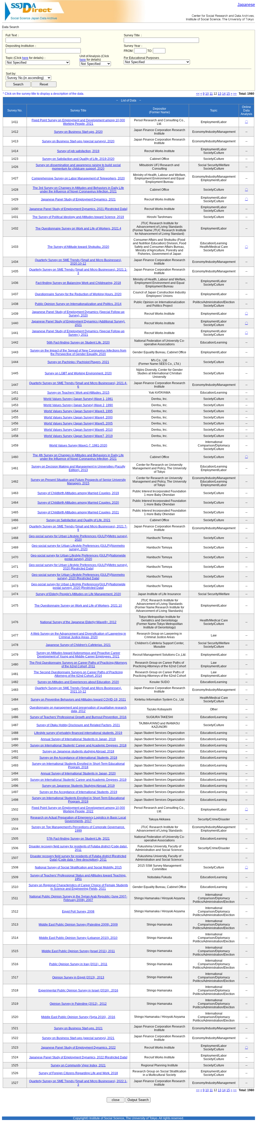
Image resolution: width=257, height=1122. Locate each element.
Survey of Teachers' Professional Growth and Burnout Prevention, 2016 (78, 717)
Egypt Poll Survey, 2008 (78, 911)
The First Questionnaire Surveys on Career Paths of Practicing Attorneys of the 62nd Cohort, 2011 (78, 664)
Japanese (246, 5)
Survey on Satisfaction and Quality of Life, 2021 (78, 520)
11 (211, 93)
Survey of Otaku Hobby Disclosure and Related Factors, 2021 (78, 725)
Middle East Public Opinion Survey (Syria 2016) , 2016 (78, 1017)
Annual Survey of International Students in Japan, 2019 (78, 739)
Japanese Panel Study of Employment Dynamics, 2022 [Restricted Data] (78, 1057)
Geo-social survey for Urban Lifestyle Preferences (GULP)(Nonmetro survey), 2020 (78, 547)
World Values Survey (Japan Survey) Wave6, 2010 (78, 429)
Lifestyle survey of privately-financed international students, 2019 (78, 733)
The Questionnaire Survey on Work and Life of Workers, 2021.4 (78, 228)
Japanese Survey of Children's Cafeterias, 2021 (78, 645)
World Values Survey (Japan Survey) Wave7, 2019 (78, 436)
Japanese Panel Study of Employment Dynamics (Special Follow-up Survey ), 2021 (78, 332)
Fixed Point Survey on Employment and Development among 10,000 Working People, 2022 (78, 809)
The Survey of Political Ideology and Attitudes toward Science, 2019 (78, 217)
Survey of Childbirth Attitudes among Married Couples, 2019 (78, 493)
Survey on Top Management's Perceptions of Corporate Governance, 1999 (78, 828)
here (25, 58)
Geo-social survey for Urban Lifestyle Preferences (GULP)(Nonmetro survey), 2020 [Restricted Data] (78, 576)
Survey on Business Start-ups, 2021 (78, 1028)
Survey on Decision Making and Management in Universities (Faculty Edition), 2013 (78, 468)
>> (235, 93)
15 (228, 93)
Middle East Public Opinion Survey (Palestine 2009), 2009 (78, 924)
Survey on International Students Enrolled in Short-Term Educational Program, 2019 (78, 799)
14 (224, 93)
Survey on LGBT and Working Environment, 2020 (78, 373)
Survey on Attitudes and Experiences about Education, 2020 (78, 682)
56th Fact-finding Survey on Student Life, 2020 (78, 342)
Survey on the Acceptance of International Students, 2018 (78, 757)
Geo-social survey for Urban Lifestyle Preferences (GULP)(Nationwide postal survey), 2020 (78, 557)
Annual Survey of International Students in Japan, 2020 (78, 773)
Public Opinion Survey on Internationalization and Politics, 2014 (78, 304)
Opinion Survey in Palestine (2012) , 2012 (78, 1003)
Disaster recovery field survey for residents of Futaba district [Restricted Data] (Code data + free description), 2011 (78, 857)
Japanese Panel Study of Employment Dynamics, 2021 (78, 199)
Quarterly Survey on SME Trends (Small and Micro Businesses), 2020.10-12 (78, 261)
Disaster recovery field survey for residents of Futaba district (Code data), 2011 (78, 848)
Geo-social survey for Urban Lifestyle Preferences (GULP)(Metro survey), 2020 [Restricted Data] (78, 566)
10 (207, 93)
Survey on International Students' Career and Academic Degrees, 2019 (78, 779)
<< (198, 93)
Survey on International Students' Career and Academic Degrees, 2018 (78, 745)
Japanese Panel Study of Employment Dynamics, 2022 (78, 1047)
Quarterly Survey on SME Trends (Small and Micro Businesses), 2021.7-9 (78, 528)
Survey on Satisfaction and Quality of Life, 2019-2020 (78, 159)
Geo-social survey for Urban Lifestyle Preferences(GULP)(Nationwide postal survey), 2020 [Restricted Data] (78, 586)
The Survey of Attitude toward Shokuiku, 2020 (78, 247)
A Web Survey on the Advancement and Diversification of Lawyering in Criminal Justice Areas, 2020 (78, 635)
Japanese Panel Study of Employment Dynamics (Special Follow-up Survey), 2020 (78, 313)
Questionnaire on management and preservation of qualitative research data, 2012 (78, 709)
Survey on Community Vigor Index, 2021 (78, 1065)
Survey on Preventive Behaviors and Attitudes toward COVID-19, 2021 (78, 699)
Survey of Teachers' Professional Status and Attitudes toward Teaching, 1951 (78, 877)
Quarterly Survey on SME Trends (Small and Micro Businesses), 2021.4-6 (78, 384)
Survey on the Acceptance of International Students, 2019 (78, 792)
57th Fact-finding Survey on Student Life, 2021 (78, 838)
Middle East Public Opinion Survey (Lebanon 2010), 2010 (78, 938)
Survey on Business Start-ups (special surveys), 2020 (78, 141)
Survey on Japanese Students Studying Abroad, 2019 (78, 786)
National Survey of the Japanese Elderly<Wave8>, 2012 (78, 622)
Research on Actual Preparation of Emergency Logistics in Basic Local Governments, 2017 (78, 819)
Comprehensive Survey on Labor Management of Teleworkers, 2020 (78, 178)
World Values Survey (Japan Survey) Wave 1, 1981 (78, 399)
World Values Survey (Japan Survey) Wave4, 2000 (78, 417)
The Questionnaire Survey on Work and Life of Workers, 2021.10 (78, 605)
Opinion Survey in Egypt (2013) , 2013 (78, 977)
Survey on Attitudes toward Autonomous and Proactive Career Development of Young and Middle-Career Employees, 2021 (78, 654)
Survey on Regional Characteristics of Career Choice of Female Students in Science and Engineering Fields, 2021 (78, 886)
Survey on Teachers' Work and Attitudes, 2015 (78, 392)
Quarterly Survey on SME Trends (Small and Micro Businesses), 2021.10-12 (78, 689)
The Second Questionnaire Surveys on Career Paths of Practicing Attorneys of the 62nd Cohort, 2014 (78, 674)
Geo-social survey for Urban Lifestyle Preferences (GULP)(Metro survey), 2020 (78, 537)
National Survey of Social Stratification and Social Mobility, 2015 (78, 867)
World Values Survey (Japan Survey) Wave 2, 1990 (78, 405)
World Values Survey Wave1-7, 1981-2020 (78, 445)
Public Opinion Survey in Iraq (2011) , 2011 (78, 964)
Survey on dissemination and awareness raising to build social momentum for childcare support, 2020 (78, 166)
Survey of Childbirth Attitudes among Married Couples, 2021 (78, 512)
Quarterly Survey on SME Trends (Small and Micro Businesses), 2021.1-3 (78, 271)
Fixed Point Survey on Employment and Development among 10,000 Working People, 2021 (78, 122)
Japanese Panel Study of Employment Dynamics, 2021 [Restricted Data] (78, 209)
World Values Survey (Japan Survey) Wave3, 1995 (78, 411)
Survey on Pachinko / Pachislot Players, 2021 (78, 362)
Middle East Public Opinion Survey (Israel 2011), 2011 (78, 951)
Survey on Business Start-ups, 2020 (78, 132)
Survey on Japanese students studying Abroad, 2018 (78, 751)
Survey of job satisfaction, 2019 (78, 151)
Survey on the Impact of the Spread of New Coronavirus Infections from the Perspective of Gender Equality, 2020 (78, 352)
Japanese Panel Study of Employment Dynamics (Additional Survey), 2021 (78, 323)
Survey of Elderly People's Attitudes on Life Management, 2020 (78, 594)
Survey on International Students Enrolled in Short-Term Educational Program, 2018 (78, 765)
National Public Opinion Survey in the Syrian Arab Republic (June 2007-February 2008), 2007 (78, 898)
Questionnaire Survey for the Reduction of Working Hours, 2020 (78, 294)
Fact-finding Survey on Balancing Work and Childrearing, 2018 (78, 283)
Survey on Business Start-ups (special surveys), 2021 (78, 1038)
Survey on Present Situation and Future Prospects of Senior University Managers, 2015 (78, 481)
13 (219, 93)
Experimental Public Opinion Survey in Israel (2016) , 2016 (78, 990)
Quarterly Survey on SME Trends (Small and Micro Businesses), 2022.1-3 (78, 1082)
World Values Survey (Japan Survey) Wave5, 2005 (78, 423)
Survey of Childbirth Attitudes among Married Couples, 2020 (78, 502)
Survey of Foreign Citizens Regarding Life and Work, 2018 (78, 1073)
